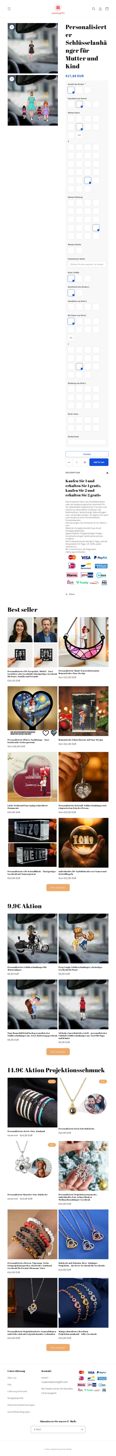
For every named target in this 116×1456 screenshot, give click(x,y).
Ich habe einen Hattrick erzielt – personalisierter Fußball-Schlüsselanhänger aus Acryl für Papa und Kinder (83, 1036)
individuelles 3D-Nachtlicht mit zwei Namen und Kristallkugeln (83, 872)
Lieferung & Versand (17, 1391)
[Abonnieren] (81, 1429)
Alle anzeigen (58, 887)
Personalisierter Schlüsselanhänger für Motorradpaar (27, 968)
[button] (9, 8)
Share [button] (72, 594)
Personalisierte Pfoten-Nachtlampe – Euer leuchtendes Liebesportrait (28, 741)
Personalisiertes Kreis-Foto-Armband (26, 1131)
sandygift (53, 1449)
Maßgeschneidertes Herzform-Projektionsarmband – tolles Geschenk (78, 1332)
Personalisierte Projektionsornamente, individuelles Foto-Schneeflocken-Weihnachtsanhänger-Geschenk (78, 1197)
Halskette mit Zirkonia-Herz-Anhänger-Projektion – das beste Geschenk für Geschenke (82, 1264)
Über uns (12, 1377)
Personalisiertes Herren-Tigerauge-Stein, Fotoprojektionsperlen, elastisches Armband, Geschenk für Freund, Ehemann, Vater (30, 1265)
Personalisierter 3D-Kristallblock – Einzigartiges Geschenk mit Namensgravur (32, 872)
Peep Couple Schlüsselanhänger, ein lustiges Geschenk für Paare (80, 968)
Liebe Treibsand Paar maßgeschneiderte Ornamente (28, 806)
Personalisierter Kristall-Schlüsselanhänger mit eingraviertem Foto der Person (82, 806)
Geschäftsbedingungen (19, 1411)
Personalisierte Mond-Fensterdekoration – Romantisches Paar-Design (80, 672)
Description (73, 472)
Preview (87, 454)
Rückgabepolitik (15, 1398)
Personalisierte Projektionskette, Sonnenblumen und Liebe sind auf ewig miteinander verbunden (32, 1332)
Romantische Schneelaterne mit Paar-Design (81, 740)
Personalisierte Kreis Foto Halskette (77, 1128)
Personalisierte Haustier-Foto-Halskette (28, 1194)
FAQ (9, 1384)
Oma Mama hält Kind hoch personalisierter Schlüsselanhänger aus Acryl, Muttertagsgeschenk (32, 1034)
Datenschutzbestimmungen (21, 1405)
